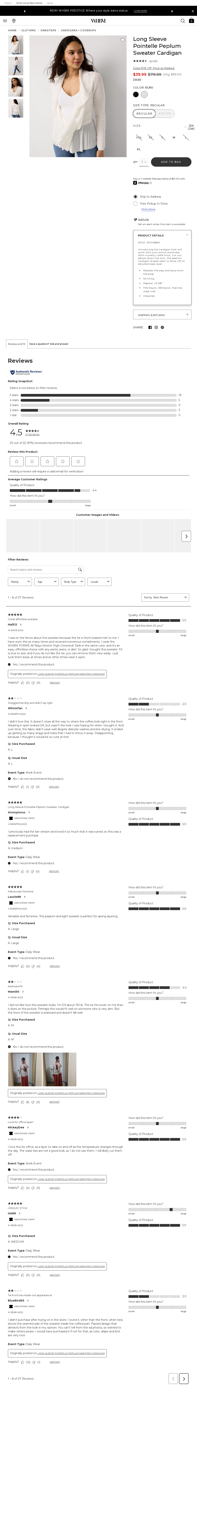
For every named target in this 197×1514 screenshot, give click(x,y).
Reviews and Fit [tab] (16, 343)
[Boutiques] (14, 20)
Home (12, 30)
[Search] (182, 20)
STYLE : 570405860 (149, 242)
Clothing (28, 30)
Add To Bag (171, 161)
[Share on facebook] (150, 327)
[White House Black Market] (98, 21)
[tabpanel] (98, 867)
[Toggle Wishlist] (123, 40)
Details (137, 79)
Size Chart (191, 127)
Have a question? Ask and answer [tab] (48, 343)
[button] (191, 20)
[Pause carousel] (192, 11)
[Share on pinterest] (162, 327)
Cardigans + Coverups (78, 30)
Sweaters (48, 30)
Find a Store (148, 209)
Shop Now (129, 11)
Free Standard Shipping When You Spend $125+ (84, 10)
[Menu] (5, 20)
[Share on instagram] (156, 327)
